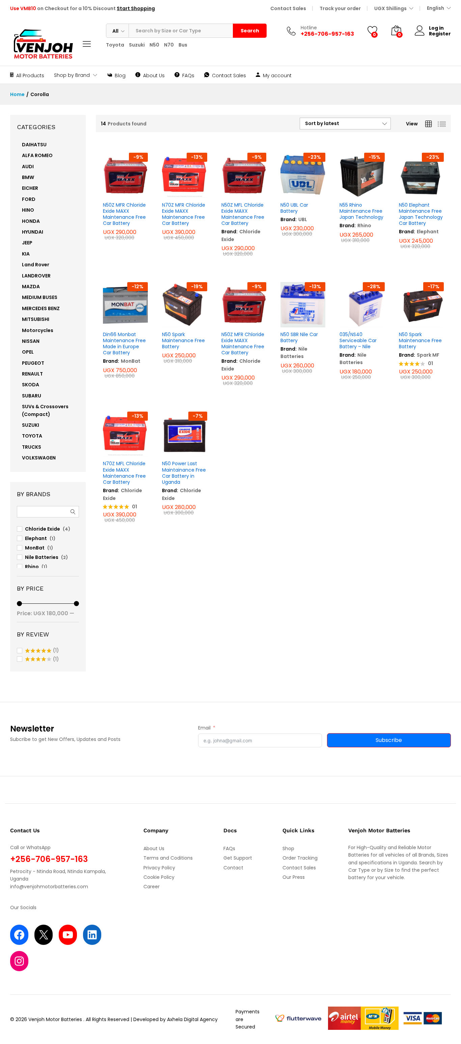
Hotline (309, 28)
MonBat (130, 361)
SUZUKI (30, 425)
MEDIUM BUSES (39, 297)
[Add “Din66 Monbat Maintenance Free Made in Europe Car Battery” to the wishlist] (123, 320)
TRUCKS (31, 447)
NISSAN (30, 341)
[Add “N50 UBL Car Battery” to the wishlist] (301, 190)
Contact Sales (288, 8)
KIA (26, 253)
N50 (154, 44)
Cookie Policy (158, 877)
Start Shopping (136, 8)
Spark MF (428, 355)
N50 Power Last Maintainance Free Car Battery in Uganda (184, 472)
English (435, 8)
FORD (28, 199)
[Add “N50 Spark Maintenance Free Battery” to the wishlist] (182, 320)
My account (277, 75)
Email (204, 727)
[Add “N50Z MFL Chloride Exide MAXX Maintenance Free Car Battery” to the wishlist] (241, 190)
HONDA (31, 221)
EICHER (30, 188)
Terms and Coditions (168, 858)
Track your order (340, 8)
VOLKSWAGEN (39, 457)
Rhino (364, 225)
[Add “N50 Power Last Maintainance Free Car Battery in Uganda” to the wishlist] (182, 449)
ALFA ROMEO (37, 155)
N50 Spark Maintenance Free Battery (183, 340)
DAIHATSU (34, 144)
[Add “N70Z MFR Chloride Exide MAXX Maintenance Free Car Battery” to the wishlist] (182, 190)
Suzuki (137, 44)
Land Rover (35, 264)
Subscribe (389, 740)
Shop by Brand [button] (72, 75)
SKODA (30, 384)
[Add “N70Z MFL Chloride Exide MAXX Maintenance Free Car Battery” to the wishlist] (123, 449)
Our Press (293, 877)
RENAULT (32, 373)
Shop (288, 848)
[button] (138, 190)
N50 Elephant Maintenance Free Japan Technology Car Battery (421, 214)
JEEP (27, 242)
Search (250, 30)
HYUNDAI (32, 232)
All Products (30, 75)
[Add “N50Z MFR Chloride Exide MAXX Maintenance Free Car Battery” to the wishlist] (123, 190)
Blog (120, 75)
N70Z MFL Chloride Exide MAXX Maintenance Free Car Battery (124, 472)
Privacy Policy (159, 867)
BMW (28, 177)
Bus (183, 44)
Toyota (115, 44)
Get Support (237, 858)
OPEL (28, 352)
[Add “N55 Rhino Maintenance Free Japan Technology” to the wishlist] (360, 190)
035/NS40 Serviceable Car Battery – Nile (358, 340)
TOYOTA (32, 435)
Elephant (428, 231)
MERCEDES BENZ (41, 308)
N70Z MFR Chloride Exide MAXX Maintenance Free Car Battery (183, 214)
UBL (302, 219)
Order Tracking (300, 858)
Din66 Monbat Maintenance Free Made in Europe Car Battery (124, 343)
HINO (28, 210)
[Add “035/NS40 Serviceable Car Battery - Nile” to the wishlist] (360, 320)
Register (440, 34)
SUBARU (31, 395)
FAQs (188, 75)
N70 (169, 44)
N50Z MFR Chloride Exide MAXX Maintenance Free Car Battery (124, 214)
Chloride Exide (42, 529)
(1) (42, 650)
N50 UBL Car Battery (294, 208)
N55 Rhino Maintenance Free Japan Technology (361, 211)
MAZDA (31, 286)
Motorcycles (37, 330)
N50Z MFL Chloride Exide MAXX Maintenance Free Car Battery (242, 214)
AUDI (28, 166)
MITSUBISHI (35, 319)
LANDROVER (36, 275)
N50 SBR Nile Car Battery (299, 337)
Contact (233, 867)
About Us (154, 75)
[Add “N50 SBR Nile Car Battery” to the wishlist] (301, 320)
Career (151, 886)
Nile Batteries (293, 353)
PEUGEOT (33, 363)
